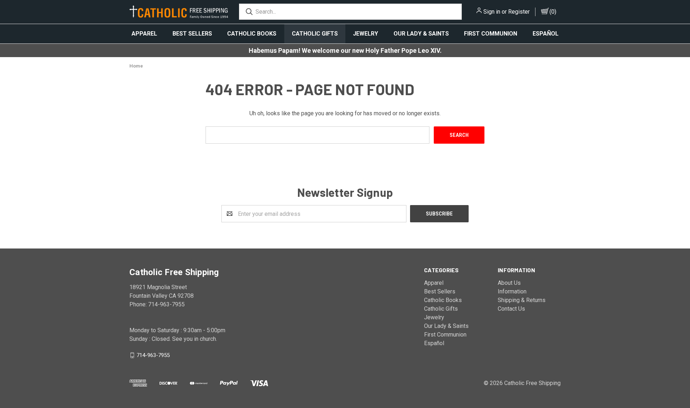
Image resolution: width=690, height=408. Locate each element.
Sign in (491, 11)
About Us (509, 282)
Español (545, 33)
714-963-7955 (153, 355)
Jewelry (365, 33)
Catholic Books (251, 33)
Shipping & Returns (522, 300)
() (552, 11)
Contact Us (511, 308)
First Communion (490, 33)
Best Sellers (192, 33)
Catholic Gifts (315, 33)
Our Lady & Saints (421, 33)
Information (512, 291)
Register (519, 11)
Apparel (144, 33)
